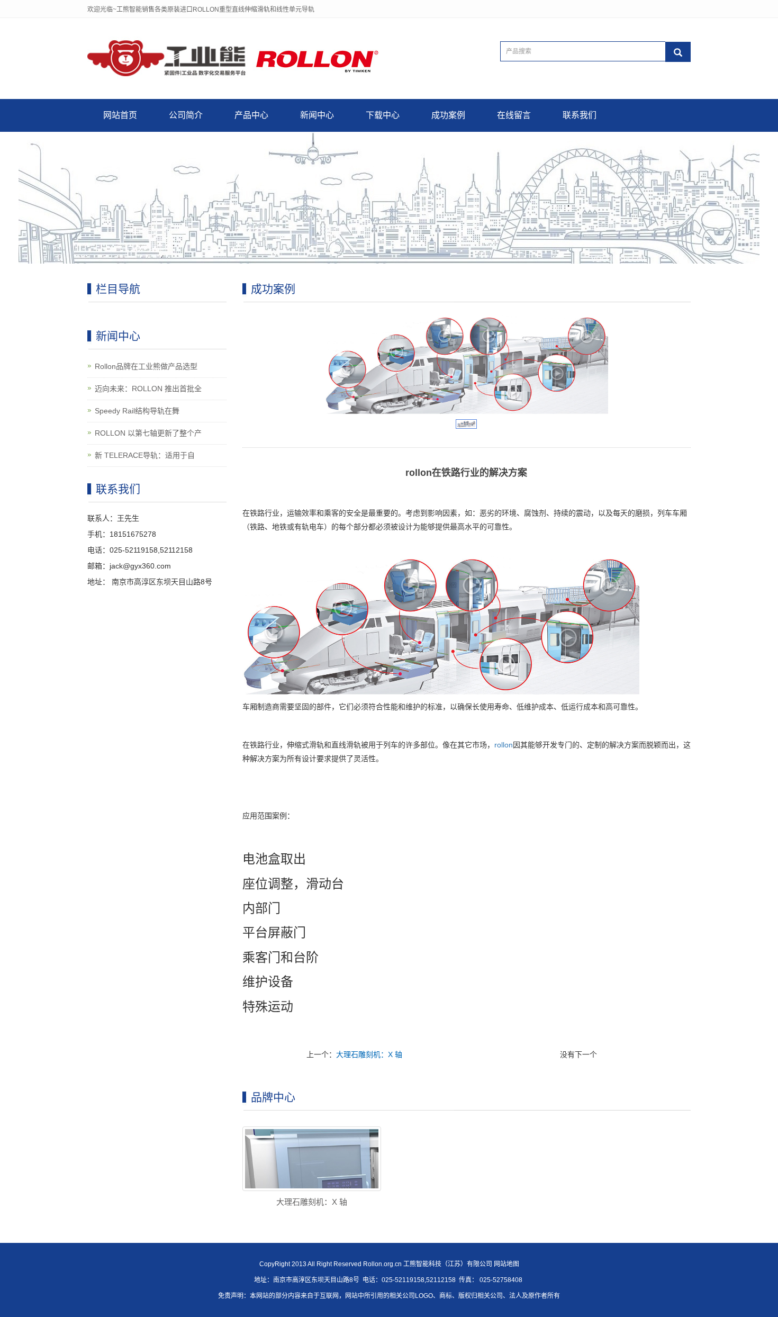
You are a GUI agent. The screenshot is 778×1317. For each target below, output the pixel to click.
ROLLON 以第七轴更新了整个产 (148, 433)
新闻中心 (317, 115)
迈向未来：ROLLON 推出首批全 (148, 388)
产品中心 (251, 115)
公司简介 (186, 115)
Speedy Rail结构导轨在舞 (137, 411)
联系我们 (579, 115)
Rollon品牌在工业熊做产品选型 (146, 366)
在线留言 (514, 115)
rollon (503, 745)
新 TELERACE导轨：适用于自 (145, 455)
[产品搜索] (678, 52)
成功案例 (448, 115)
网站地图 (506, 1264)
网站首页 (120, 115)
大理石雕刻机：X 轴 (369, 1054)
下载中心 (383, 115)
